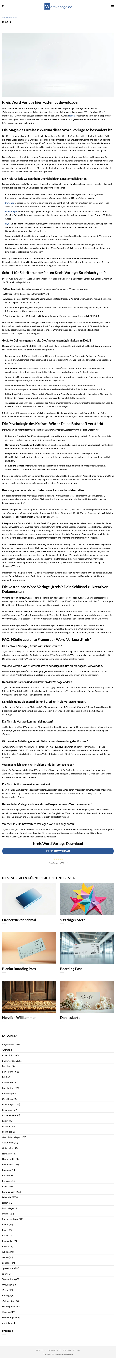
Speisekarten (8, 1268)
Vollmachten (8, 1301)
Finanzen (6, 1126)
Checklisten (8, 1099)
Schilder (6, 1251)
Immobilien (7, 1164)
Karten (5, 1175)
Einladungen (11, 211)
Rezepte (6, 1246)
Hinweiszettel (9, 1159)
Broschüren (7, 1082)
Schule (5, 1257)
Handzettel (7, 1153)
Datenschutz (54, 1350)
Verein (5, 1290)
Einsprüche (7, 1109)
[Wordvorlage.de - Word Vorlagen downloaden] (58, 6)
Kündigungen (8, 1191)
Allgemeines (8, 1044)
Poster (5, 1230)
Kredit (5, 1186)
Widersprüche (9, 1306)
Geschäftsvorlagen (11, 1137)
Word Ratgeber (9, 1317)
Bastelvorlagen (9, 18)
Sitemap (76, 1350)
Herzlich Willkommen (19, 1017)
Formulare (7, 1131)
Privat (5, 1235)
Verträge (6, 1295)
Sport (4, 1273)
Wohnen (6, 1312)
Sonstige (6, 1262)
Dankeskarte (70, 1017)
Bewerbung (7, 1071)
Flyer (7, 223)
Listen (5, 1202)
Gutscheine (7, 1148)
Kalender (6, 1169)
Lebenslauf (7, 1197)
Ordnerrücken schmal (19, 920)
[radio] (54, 859)
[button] (3, 6)
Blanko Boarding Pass (19, 969)
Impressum (41, 1350)
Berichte (9, 202)
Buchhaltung (8, 1088)
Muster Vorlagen (10, 1219)
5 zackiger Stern (72, 920)
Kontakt (67, 1350)
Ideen (72, 115)
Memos (5, 1213)
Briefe (5, 1077)
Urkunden (7, 1284)
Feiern (5, 1120)
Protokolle (7, 1241)
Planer (5, 1224)
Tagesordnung (9, 1279)
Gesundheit (8, 1142)
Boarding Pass (71, 969)
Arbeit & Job (8, 1055)
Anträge (6, 1049)
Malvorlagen (8, 1208)
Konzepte (7, 1181)
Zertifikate (7, 1322)
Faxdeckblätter (9, 1115)
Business (6, 1093)
